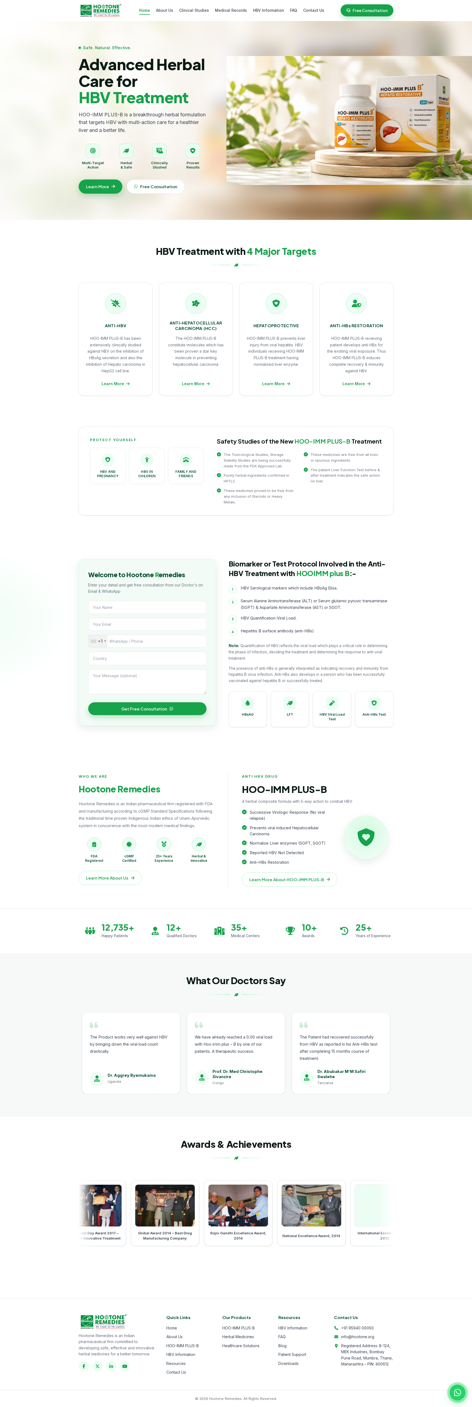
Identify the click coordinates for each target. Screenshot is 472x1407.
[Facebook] (84, 1366)
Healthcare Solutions (240, 1345)
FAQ (293, 10)
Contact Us (313, 10)
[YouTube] (125, 1366)
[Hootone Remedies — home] (100, 10)
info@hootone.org (357, 1336)
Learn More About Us (107, 877)
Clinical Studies (194, 10)
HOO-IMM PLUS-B (182, 1345)
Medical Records (231, 10)
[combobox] (98, 641)
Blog (282, 1345)
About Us (164, 10)
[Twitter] (97, 1366)
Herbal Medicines (238, 1336)
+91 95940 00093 (357, 1328)
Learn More (97, 186)
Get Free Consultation (144, 708)
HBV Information (268, 10)
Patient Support (292, 1354)
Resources (176, 1363)
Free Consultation (370, 10)
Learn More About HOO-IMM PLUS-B (286, 879)
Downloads (288, 1363)
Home (144, 10)
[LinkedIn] (111, 1366)
